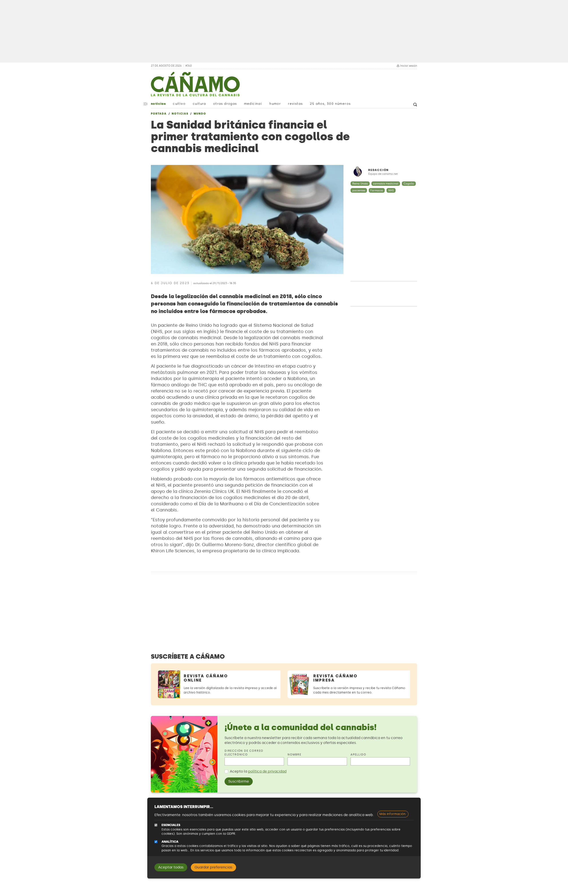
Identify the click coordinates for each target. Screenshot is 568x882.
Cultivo (179, 104)
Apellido (358, 754)
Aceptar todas (170, 867)
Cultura (199, 104)
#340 (188, 65)
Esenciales (171, 825)
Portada (159, 113)
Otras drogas (225, 104)
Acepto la (258, 771)
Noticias (158, 104)
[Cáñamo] (195, 86)
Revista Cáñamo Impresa (335, 678)
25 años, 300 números (330, 104)
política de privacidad (267, 771)
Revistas (295, 104)
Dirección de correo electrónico (244, 752)
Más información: (392, 814)
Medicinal (253, 104)
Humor (275, 104)
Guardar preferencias (213, 867)
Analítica (170, 842)
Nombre (295, 754)
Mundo (200, 113)
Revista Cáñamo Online (206, 678)
